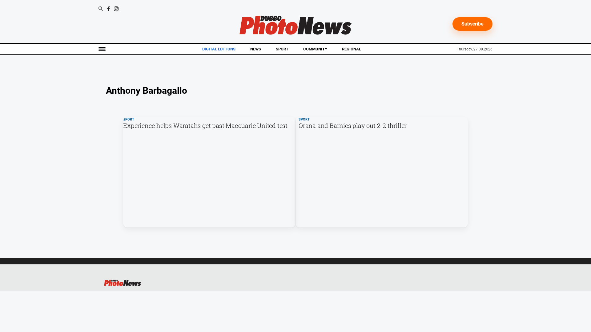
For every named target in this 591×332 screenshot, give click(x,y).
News (255, 49)
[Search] (100, 9)
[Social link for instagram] (116, 8)
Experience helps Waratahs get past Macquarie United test (205, 125)
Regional (351, 49)
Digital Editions (218, 49)
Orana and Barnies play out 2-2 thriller (353, 125)
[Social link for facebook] (108, 8)
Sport (282, 49)
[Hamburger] (102, 49)
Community (315, 49)
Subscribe (472, 24)
